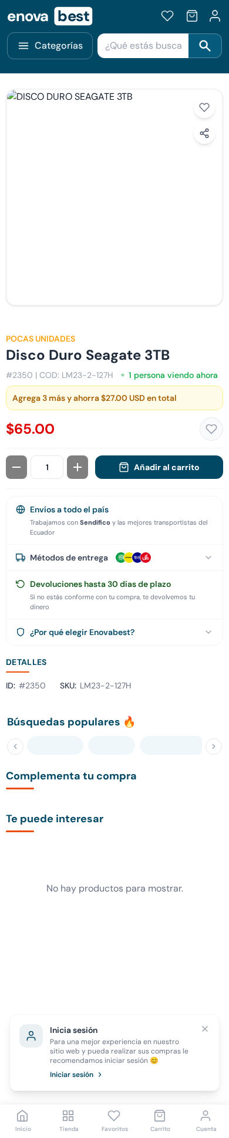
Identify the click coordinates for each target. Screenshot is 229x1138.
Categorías (59, 45)
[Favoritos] (167, 16)
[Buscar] (205, 45)
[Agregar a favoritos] (204, 107)
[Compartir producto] (204, 133)
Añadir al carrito (167, 467)
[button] (114, 197)
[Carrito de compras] (192, 16)
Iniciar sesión (71, 1074)
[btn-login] (215, 16)
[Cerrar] (205, 1029)
